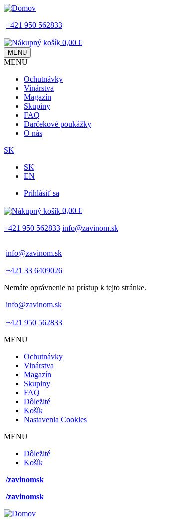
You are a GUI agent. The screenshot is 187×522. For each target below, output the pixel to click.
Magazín (37, 97)
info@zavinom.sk (90, 228)
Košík (33, 410)
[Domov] (20, 8)
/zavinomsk (25, 479)
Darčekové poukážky (57, 124)
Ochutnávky (43, 79)
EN (29, 176)
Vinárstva (39, 88)
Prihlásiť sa (41, 193)
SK (9, 150)
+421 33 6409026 (34, 270)
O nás (33, 133)
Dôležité (37, 401)
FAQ (32, 115)
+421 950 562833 (34, 25)
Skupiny (37, 106)
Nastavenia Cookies (55, 419)
